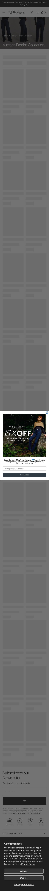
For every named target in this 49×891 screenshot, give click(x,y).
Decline (24, 878)
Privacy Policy (28, 864)
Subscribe (24, 475)
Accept (23, 871)
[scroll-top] (43, 885)
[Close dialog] (47, 413)
